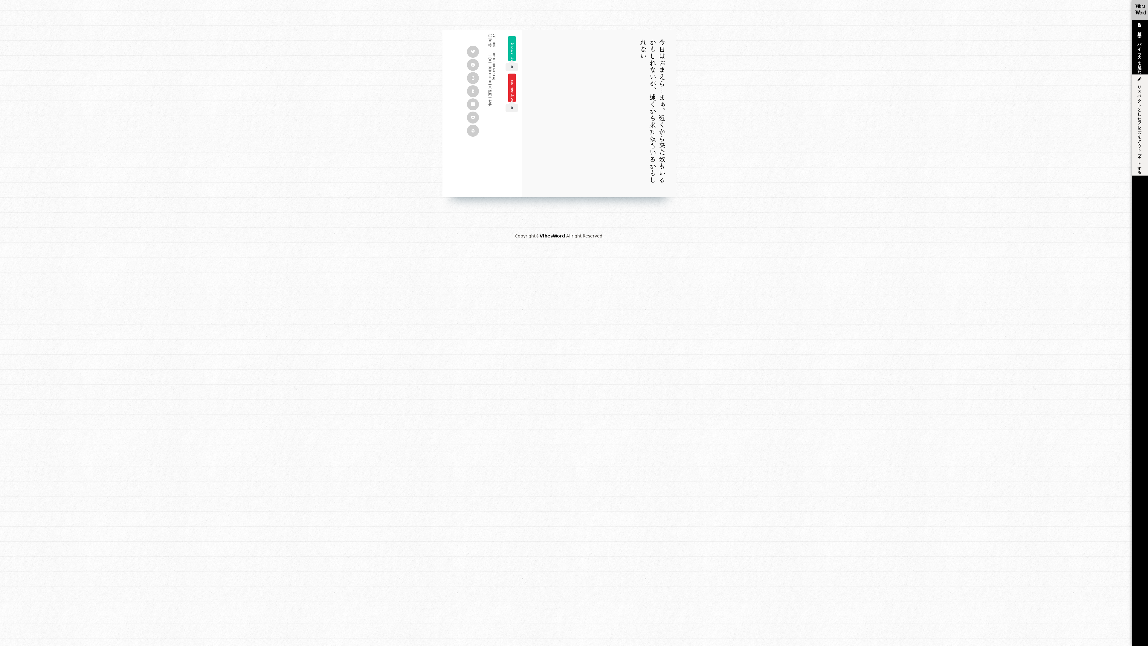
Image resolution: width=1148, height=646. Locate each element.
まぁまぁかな (512, 88)
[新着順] (1140, 26)
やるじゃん (512, 49)
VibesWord (552, 236)
